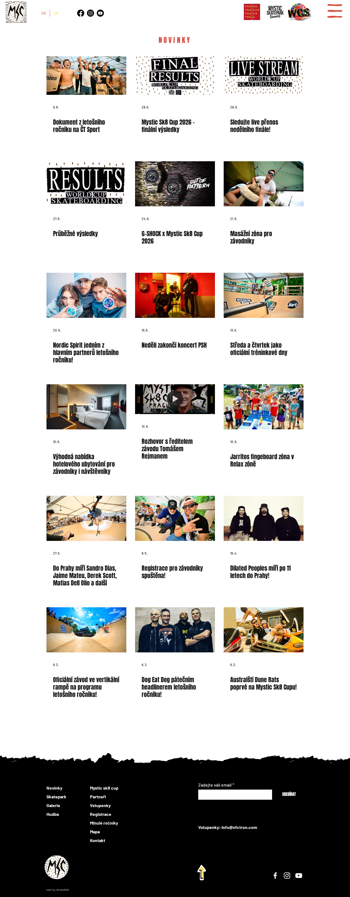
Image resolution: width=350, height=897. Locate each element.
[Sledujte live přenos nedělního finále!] (264, 72)
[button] (335, 11)
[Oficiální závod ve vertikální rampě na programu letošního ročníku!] (86, 629)
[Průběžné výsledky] (86, 183)
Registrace (100, 814)
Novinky (54, 787)
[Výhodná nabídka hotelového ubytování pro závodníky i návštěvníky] (86, 406)
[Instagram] (90, 13)
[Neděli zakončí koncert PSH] (175, 295)
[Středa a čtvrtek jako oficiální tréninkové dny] (264, 295)
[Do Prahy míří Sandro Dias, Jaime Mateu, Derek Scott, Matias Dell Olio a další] (86, 518)
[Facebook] (80, 13)
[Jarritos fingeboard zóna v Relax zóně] (264, 406)
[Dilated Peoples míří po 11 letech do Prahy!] (264, 518)
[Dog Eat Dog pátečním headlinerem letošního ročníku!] (175, 629)
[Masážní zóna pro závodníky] (264, 183)
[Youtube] (100, 13)
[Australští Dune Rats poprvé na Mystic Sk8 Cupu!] (264, 629)
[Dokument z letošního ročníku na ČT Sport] (86, 72)
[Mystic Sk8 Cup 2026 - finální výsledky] (175, 72)
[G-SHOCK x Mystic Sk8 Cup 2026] (175, 183)
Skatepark (56, 796)
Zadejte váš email (215, 785)
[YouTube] (298, 875)
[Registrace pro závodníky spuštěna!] (175, 518)
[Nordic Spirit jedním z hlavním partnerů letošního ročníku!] (86, 295)
